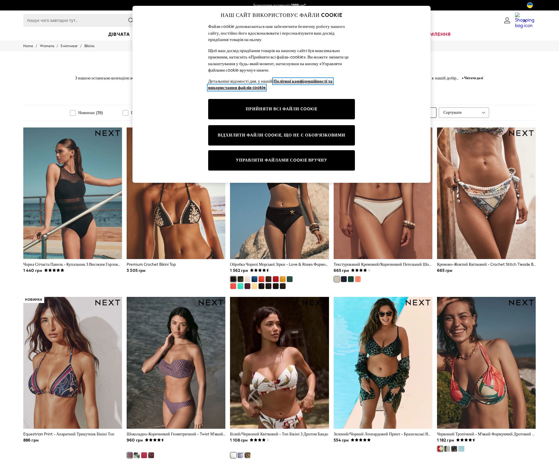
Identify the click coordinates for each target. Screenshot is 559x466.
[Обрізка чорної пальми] (261, 286)
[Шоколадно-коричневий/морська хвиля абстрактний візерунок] (247, 455)
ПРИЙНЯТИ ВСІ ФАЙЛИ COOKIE (281, 109)
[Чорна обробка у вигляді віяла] (268, 286)
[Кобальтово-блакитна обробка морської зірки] (254, 279)
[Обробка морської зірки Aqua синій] (240, 286)
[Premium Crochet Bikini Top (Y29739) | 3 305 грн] (176, 193)
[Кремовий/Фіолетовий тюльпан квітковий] (447, 449)
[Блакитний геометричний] (240, 455)
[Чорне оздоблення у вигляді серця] (283, 286)
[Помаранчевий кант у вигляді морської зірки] (261, 279)
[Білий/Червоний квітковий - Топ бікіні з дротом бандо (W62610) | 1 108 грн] (279, 362)
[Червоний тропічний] (440, 449)
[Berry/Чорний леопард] (151, 455)
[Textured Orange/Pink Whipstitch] (358, 279)
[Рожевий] (144, 455)
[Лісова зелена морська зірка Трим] (290, 279)
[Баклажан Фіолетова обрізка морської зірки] (247, 286)
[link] (507, 20)
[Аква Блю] (461, 449)
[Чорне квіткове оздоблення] (276, 286)
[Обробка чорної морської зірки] (233, 279)
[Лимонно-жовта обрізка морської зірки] (254, 286)
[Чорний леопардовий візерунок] (454, 449)
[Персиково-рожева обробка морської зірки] (233, 286)
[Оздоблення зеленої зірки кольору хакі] (240, 279)
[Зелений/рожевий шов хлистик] (351, 279)
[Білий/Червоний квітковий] (233, 455)
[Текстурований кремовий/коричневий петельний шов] (337, 279)
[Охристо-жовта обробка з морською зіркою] (283, 279)
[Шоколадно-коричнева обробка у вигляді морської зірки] (268, 279)
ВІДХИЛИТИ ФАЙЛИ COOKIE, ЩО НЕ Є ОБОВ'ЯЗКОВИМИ (281, 135)
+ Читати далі (472, 77)
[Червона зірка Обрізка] (276, 279)
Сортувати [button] (452, 112)
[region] (281, 94)
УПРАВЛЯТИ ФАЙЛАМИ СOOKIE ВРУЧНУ (281, 160)
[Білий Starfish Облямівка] (247, 279)
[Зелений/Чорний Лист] (137, 455)
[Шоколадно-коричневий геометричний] (130, 455)
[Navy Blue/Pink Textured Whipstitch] (344, 279)
